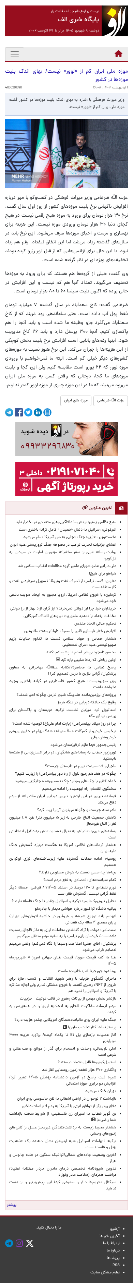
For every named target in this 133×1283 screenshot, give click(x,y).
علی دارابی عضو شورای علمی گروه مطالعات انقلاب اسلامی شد (67, 566)
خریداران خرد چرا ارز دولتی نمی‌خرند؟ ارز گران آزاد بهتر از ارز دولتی (63, 609)
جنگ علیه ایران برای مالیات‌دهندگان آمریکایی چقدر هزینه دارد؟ (65, 1020)
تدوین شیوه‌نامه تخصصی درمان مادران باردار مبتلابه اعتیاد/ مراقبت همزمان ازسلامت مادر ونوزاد (62, 1172)
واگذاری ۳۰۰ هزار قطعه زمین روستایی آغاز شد (79, 1070)
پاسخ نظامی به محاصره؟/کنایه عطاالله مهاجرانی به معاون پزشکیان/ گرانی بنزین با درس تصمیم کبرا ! (62, 671)
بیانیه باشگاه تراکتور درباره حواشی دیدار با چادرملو (74, 909)
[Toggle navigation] (14, 54)
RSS (116, 1265)
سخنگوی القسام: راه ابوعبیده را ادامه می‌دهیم (79, 789)
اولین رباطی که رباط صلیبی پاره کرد (88, 660)
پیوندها (113, 1258)
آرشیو (115, 1229)
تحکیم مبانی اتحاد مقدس (95, 624)
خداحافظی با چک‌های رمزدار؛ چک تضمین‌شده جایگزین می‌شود (65, 781)
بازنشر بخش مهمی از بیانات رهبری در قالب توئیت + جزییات (68, 999)
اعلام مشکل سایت (105, 1273)
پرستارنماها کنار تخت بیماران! (91, 1028)
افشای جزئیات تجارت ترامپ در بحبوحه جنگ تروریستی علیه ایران (63, 545)
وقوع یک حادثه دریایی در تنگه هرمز (87, 703)
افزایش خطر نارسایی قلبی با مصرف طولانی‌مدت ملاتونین (70, 631)
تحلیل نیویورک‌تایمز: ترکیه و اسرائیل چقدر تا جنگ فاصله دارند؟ (64, 901)
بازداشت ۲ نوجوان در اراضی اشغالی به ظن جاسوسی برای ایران (66, 1099)
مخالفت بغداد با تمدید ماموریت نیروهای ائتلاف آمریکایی (70, 616)
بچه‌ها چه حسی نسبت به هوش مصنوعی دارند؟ (77, 873)
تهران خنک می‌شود (100, 1091)
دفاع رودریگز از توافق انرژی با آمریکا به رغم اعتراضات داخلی (69, 1106)
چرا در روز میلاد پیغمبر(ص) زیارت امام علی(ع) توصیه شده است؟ (64, 724)
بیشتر (11, 1205)
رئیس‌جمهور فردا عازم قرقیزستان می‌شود (82, 745)
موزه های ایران (76, 401)
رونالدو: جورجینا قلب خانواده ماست (87, 971)
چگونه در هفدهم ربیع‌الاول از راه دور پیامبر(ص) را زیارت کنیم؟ (65, 774)
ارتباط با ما (111, 1243)
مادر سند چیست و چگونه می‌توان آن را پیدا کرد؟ (75, 810)
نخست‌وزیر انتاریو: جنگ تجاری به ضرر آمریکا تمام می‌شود (69, 537)
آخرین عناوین (100, 508)
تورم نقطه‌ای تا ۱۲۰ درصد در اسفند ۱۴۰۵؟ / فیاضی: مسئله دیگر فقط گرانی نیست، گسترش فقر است (62, 891)
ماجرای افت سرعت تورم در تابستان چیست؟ (80, 766)
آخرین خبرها (110, 1236)
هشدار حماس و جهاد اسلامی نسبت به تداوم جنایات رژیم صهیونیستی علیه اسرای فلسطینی (62, 642)
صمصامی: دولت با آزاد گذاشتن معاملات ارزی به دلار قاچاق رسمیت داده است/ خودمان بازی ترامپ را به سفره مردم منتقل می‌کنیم (62, 933)
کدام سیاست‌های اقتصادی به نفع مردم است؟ (79, 880)
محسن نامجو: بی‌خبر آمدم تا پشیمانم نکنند (81, 653)
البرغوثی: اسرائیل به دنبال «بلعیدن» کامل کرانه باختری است (67, 530)
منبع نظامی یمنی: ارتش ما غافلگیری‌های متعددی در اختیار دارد (66, 522)
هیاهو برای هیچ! (102, 574)
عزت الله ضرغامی (110, 401)
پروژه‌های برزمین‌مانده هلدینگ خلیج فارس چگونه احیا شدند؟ (65, 695)
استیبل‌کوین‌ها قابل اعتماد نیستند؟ (87, 1063)
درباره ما (113, 1251)
